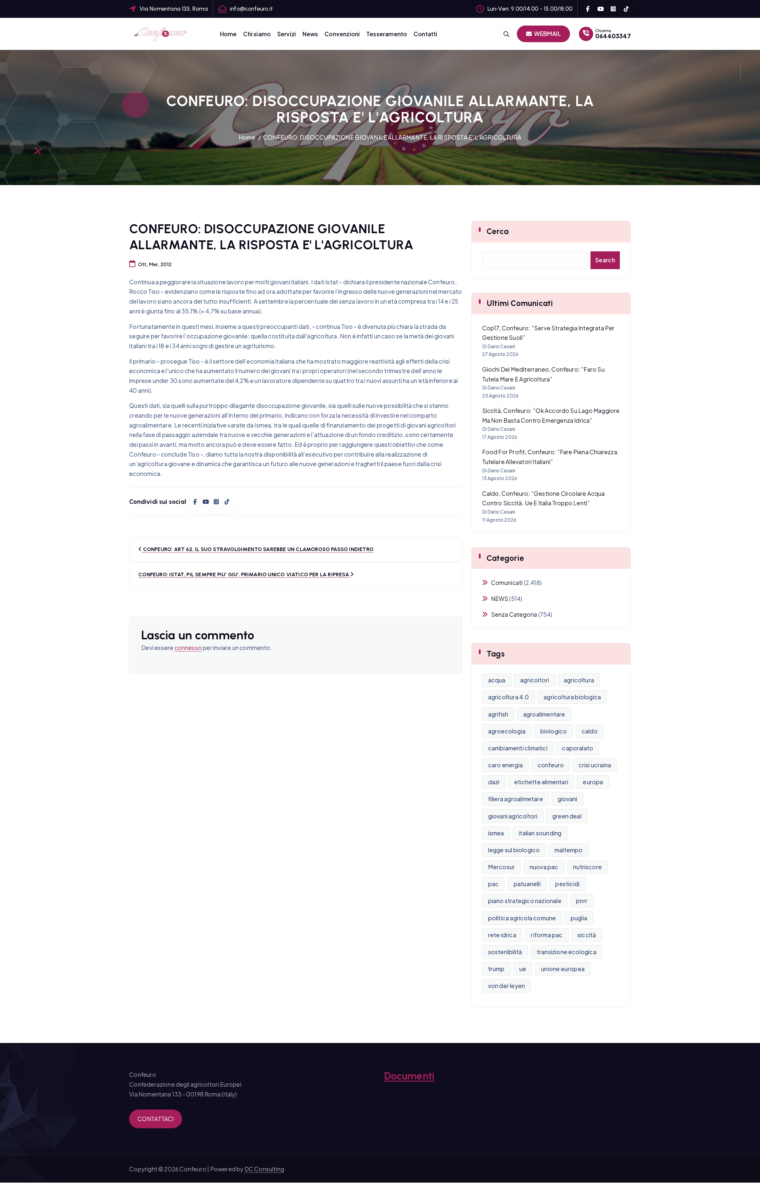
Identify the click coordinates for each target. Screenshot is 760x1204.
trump (496, 968)
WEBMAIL (547, 33)
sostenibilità (505, 951)
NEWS (500, 598)
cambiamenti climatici (517, 748)
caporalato (577, 748)
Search (605, 259)
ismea (496, 833)
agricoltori (534, 680)
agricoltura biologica (572, 696)
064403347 (613, 36)
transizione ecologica (566, 951)
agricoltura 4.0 (508, 696)
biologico (553, 731)
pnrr (582, 900)
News (310, 33)
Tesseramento (386, 33)
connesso (188, 647)
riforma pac (547, 934)
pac (493, 883)
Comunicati (507, 582)
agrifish (498, 714)
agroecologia (506, 731)
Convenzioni (342, 33)
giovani (567, 798)
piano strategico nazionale (524, 900)
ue (522, 968)
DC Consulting (264, 1169)
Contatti (426, 33)
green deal (567, 816)
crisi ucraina (595, 765)
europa (593, 781)
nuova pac (544, 866)
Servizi (286, 33)
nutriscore (587, 866)
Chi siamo (257, 33)
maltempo (569, 849)
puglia (579, 917)
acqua (497, 680)
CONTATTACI (155, 1118)
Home (228, 33)
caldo (590, 731)
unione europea (563, 968)
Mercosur (501, 866)
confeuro (551, 765)
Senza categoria (514, 614)
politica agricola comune (522, 917)
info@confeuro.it (251, 8)
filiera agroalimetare (515, 798)
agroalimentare (544, 714)
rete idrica (502, 934)
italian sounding (540, 833)
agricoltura (579, 680)
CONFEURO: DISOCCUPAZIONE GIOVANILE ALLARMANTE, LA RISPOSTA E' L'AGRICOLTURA (392, 137)
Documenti (409, 1076)
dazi (494, 781)
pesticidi (567, 883)
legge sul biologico (514, 849)
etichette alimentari (541, 781)
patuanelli (527, 883)
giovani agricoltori (513, 816)
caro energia (505, 765)
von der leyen (506, 985)
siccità (586, 934)
